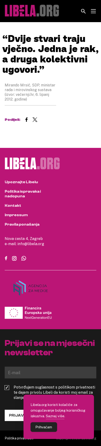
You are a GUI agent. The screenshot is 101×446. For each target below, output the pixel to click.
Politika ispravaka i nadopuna (23, 193)
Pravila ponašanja (22, 224)
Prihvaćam (43, 427)
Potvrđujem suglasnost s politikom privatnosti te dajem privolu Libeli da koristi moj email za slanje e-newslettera (54, 392)
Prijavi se (20, 415)
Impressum (16, 215)
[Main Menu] (93, 11)
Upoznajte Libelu (21, 182)
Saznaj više (55, 416)
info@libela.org (30, 243)
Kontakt (13, 205)
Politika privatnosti (19, 438)
